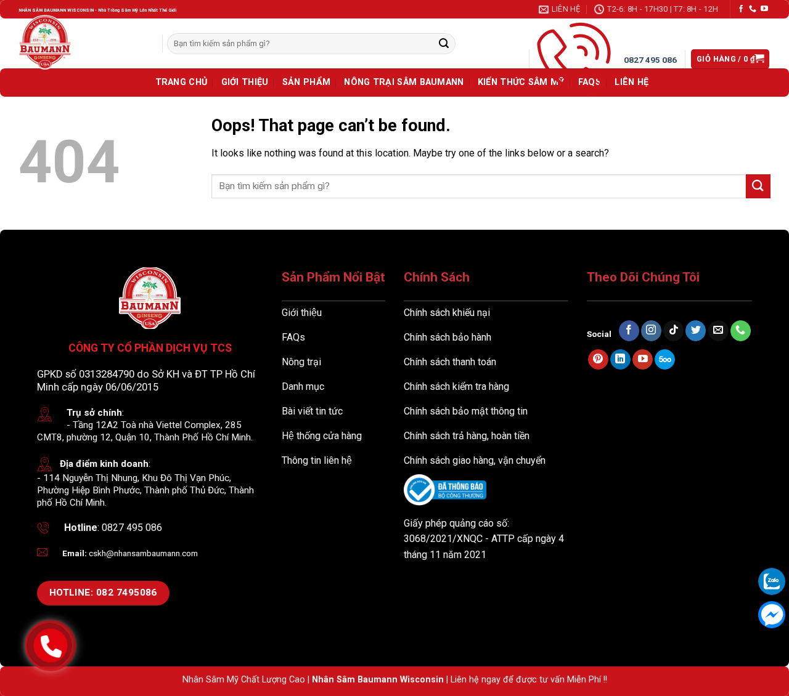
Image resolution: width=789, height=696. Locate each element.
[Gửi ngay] (443, 43)
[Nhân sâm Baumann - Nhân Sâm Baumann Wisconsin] (45, 42)
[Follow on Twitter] (695, 330)
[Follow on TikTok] (673, 330)
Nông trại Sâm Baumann (404, 82)
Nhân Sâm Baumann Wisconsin (378, 679)
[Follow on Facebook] (741, 9)
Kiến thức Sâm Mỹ (521, 82)
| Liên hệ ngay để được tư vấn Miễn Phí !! (525, 679)
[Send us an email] (718, 330)
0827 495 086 (650, 60)
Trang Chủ (181, 82)
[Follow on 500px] (665, 359)
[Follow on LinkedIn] (620, 359)
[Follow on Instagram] (651, 330)
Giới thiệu (245, 82)
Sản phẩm (306, 82)
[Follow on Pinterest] (598, 359)
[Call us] (752, 9)
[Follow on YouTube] (764, 9)
